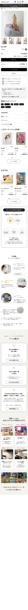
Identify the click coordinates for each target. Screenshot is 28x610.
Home (5, 8)
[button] (14, 113)
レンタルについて (23, 66)
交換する (14, 73)
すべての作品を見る (14, 6)
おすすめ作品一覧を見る (14, 382)
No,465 (16, 8)
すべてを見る (14, 161)
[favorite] (22, 49)
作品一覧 (10, 8)
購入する (14, 59)
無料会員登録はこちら (14, 408)
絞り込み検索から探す (14, 360)
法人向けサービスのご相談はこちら (9, 96)
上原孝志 (3, 49)
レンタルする (14, 69)
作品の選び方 (18, 274)
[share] (26, 49)
